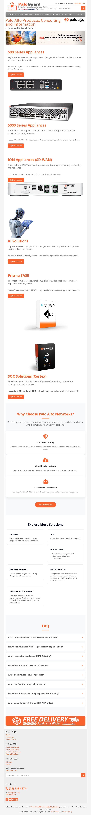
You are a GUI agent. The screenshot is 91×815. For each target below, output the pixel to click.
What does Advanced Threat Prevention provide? (45, 637)
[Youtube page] (13, 800)
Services (20, 14)
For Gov (58, 14)
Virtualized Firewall (12, 750)
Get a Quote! (69, 14)
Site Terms (55, 811)
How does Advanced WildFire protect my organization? (45, 646)
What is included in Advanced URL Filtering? (45, 656)
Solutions (28, 14)
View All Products (45, 505)
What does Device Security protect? (45, 674)
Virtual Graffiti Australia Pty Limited (45, 807)
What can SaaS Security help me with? (45, 684)
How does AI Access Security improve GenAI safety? (45, 693)
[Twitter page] (10, 800)
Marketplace (49, 14)
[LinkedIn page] (16, 800)
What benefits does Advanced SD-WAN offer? (45, 703)
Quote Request (11, 739)
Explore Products (16, 75)
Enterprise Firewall (12, 747)
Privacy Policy (67, 811)
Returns (8, 764)
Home (8, 735)
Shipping (9, 762)
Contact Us (78, 14)
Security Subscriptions (13, 752)
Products (11, 14)
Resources (38, 14)
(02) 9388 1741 (79, 3)
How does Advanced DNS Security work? (45, 665)
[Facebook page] (7, 800)
